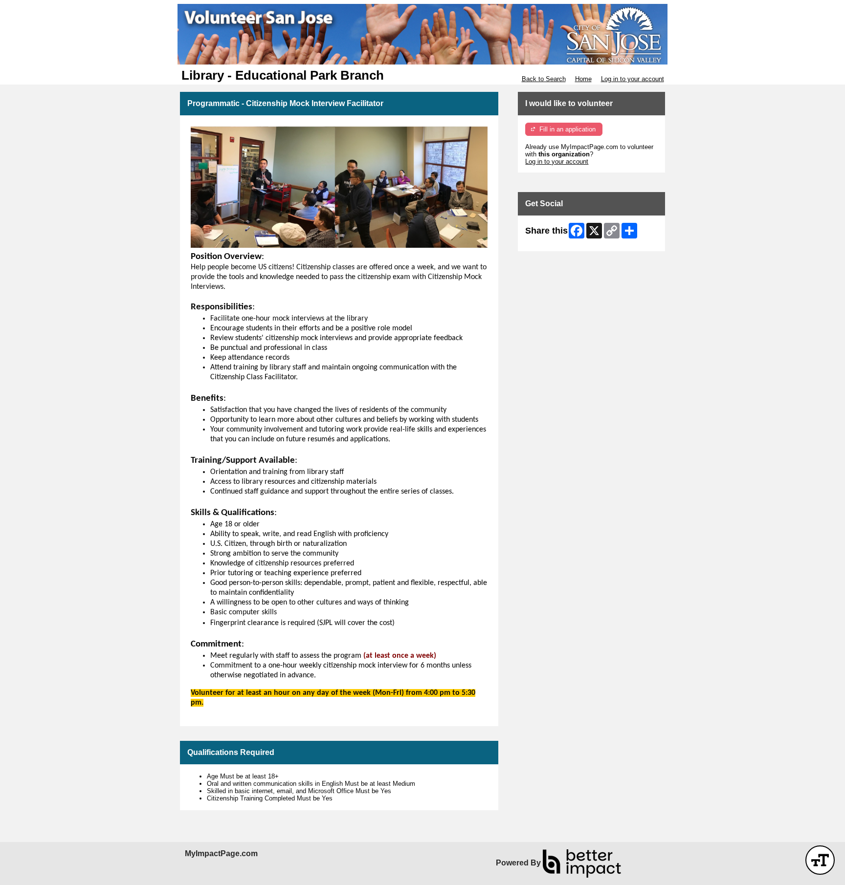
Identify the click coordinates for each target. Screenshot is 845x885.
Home (583, 79)
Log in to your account (632, 79)
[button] (820, 860)
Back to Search (544, 79)
